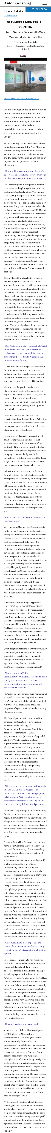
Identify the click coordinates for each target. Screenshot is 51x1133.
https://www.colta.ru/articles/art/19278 (21, 99)
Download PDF (10, 15)
